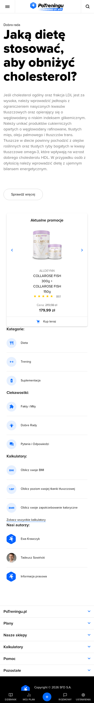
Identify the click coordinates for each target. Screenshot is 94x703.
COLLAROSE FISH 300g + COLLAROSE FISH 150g (47, 284)
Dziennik (10, 699)
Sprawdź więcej (23, 194)
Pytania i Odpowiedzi (35, 444)
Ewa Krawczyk (30, 539)
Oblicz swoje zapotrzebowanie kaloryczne (49, 507)
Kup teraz (49, 321)
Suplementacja (30, 380)
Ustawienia (83, 699)
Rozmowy (65, 699)
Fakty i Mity (28, 406)
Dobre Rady (29, 425)
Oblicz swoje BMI (32, 470)
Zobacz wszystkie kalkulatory (26, 520)
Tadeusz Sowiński (33, 557)
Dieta (24, 343)
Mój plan (29, 699)
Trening (26, 362)
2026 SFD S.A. (61, 687)
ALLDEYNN (47, 271)
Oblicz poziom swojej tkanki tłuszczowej (48, 489)
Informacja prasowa (34, 576)
